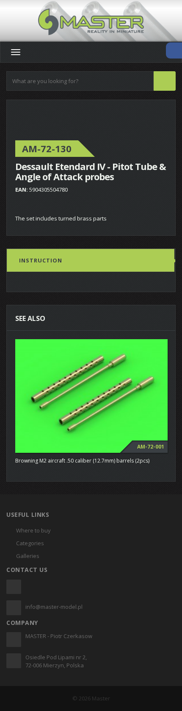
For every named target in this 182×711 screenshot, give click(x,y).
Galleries (27, 556)
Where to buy (33, 530)
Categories (30, 543)
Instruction (40, 260)
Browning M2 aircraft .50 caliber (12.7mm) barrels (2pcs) (82, 460)
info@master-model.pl (54, 607)
